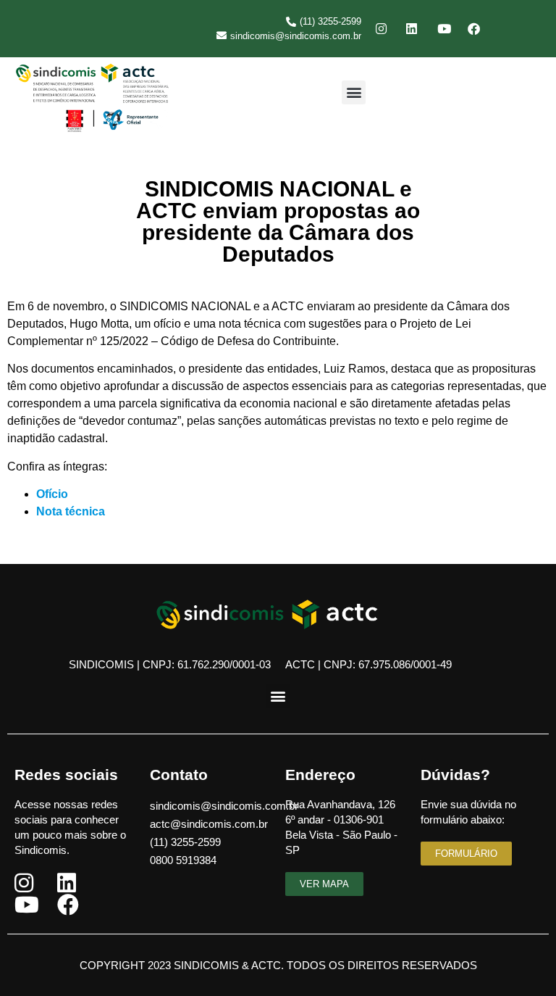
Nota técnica (70, 511)
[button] (354, 92)
